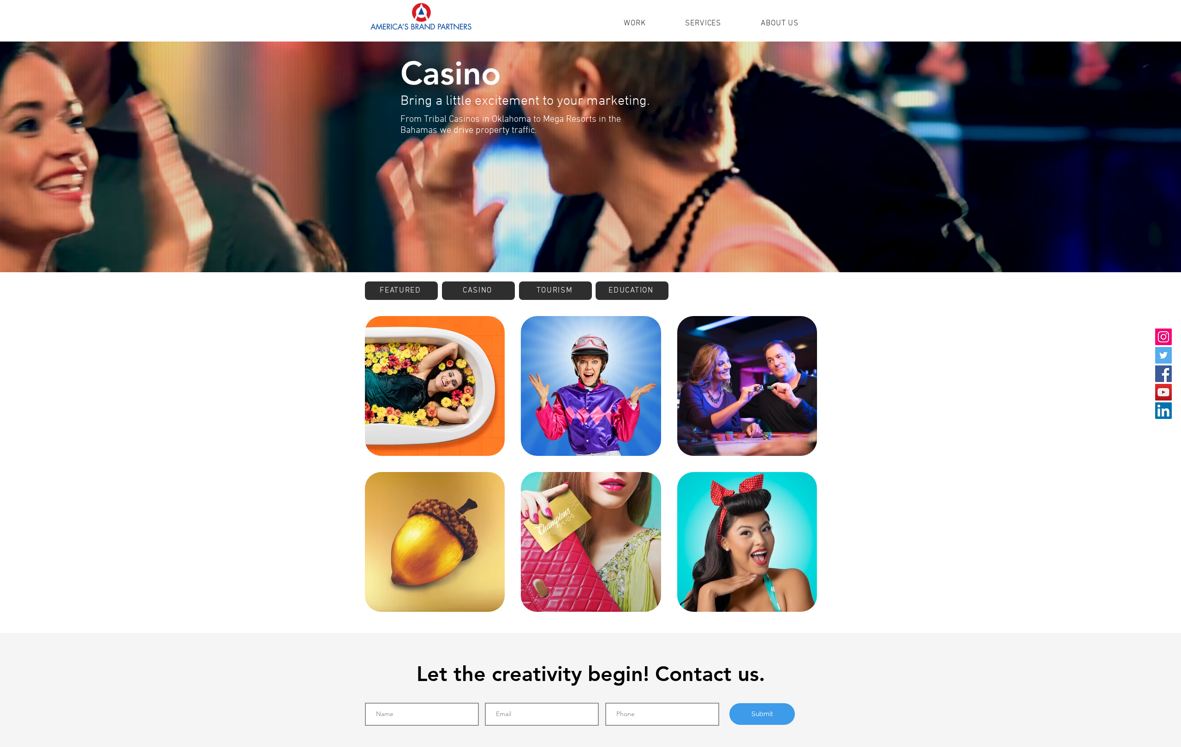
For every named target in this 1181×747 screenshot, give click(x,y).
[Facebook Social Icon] (1163, 373)
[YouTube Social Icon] (1163, 392)
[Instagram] (1163, 337)
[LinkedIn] (1163, 410)
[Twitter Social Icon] (1163, 355)
